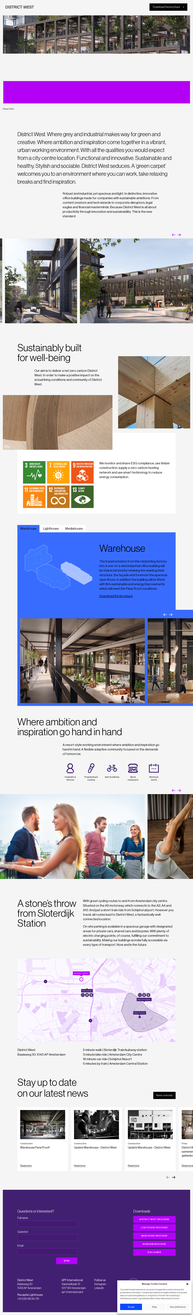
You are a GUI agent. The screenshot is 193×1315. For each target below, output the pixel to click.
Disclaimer (154, 1252)
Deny (154, 1307)
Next (179, 235)
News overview (164, 1095)
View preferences (178, 1307)
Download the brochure (116, 596)
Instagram (100, 1284)
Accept (131, 1307)
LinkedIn (99, 1288)
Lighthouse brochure (154, 1227)
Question (22, 1231)
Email (20, 1245)
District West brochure (154, 1219)
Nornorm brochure (154, 1244)
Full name (22, 1218)
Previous (173, 235)
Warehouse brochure (154, 1236)
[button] (187, 1284)
